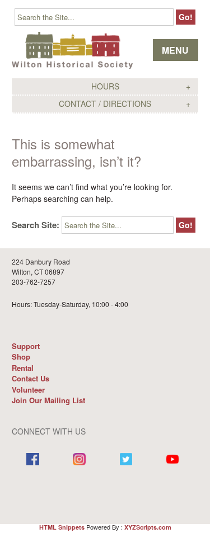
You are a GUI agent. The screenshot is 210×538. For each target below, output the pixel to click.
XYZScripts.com (147, 527)
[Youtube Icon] (173, 460)
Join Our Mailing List (48, 400)
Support (26, 346)
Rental (23, 367)
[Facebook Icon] (33, 460)
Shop (21, 356)
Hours (105, 86)
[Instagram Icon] (79, 460)
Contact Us (30, 378)
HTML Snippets (62, 527)
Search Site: (35, 225)
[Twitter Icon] (126, 460)
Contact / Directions (105, 103)
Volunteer (28, 389)
